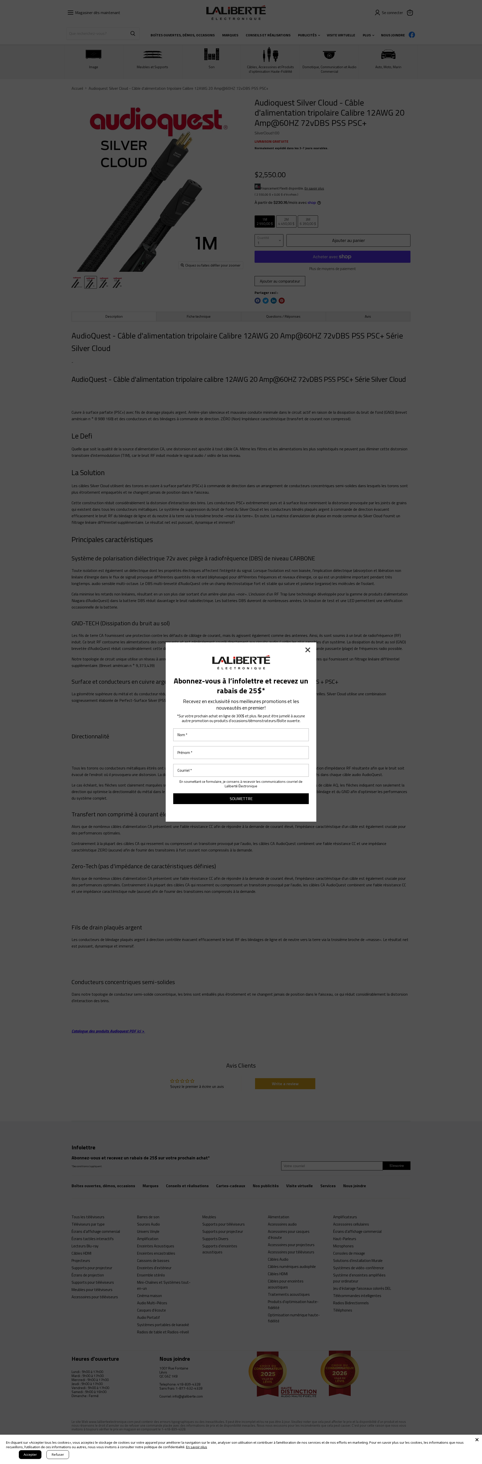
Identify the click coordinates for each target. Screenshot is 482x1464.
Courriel (184, 770)
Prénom (184, 752)
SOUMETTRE (241, 799)
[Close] (476, 1439)
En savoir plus (196, 1447)
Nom (182, 735)
